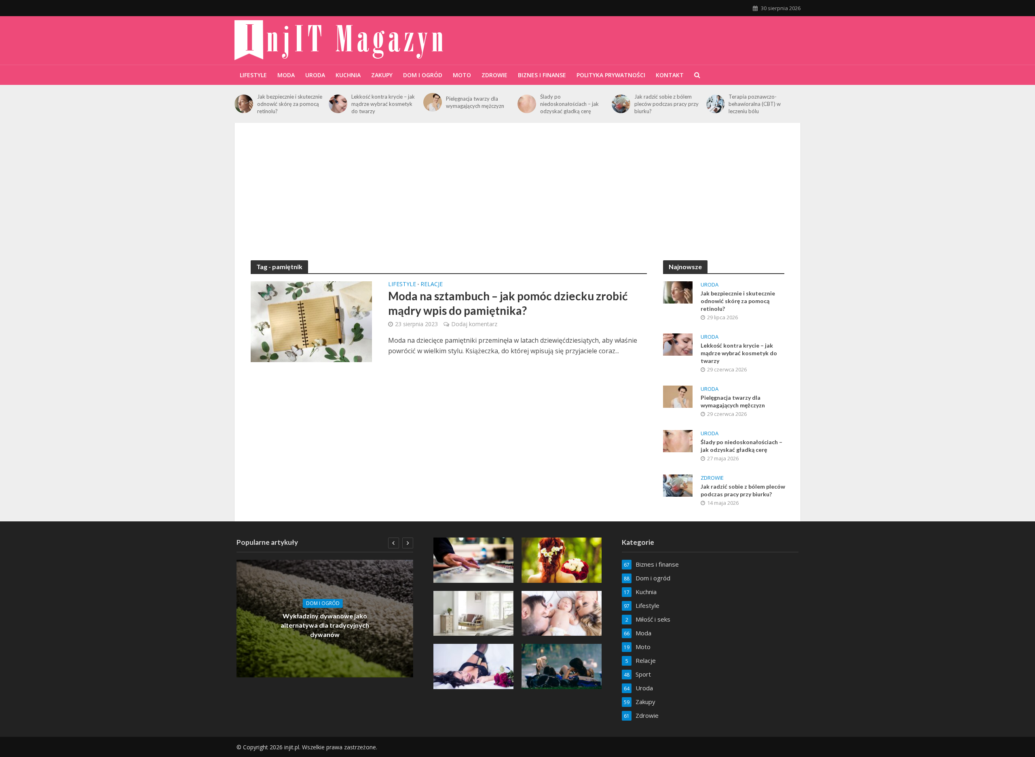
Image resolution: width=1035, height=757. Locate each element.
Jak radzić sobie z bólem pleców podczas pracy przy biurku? (666, 103)
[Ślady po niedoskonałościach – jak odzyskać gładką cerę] (527, 104)
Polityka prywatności (611, 75)
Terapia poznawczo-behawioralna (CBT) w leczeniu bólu (755, 103)
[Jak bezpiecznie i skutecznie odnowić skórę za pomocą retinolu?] (243, 104)
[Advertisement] (517, 199)
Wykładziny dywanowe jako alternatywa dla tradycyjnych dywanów (325, 625)
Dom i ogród (422, 75)
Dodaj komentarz (474, 324)
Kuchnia (348, 75)
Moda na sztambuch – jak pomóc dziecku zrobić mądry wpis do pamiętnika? (507, 303)
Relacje (431, 284)
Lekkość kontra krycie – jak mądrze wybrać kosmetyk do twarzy (383, 103)
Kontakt (670, 75)
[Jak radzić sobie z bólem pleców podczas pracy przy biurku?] (621, 104)
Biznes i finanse (542, 75)
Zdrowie (494, 75)
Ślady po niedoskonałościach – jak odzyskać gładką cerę (569, 103)
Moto (462, 75)
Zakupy (382, 75)
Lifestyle (253, 75)
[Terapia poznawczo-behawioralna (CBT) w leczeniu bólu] (715, 104)
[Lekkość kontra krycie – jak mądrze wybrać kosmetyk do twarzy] (338, 104)
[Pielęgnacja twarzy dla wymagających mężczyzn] (432, 102)
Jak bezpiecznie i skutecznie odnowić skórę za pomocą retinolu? (289, 103)
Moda (286, 75)
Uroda (315, 75)
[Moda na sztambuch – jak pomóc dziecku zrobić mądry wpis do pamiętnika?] (311, 320)
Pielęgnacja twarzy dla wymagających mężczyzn (475, 102)
